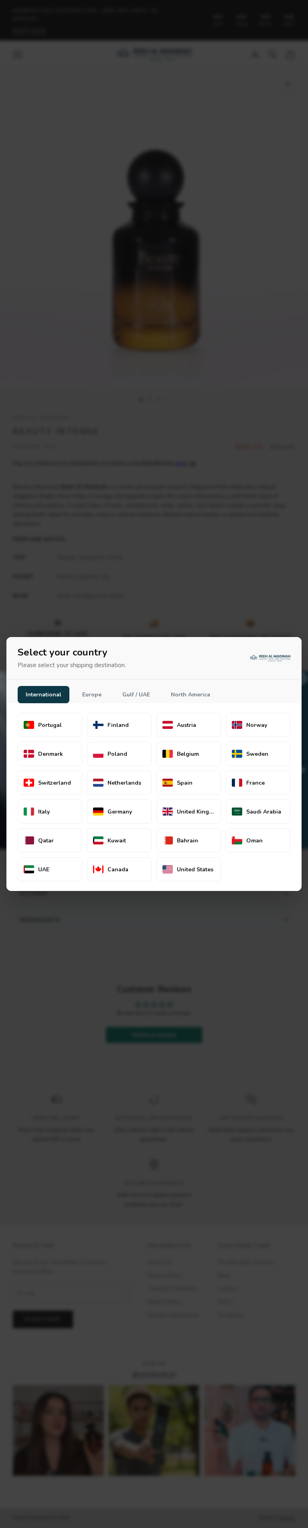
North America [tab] (190, 694)
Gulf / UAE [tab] (136, 694)
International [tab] (43, 694)
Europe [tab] (91, 694)
